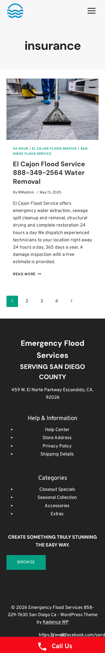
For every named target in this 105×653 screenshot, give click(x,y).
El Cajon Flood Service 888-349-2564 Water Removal (49, 173)
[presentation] (52, 109)
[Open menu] (91, 10)
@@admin (26, 192)
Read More (27, 274)
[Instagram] (63, 635)
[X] (52, 635)
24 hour (20, 149)
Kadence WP (56, 622)
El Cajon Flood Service (54, 149)
